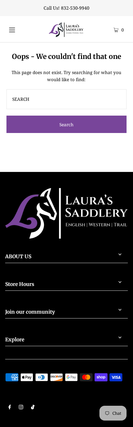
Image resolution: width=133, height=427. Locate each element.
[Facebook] (9, 407)
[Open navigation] (19, 29)
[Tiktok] (33, 407)
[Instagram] (21, 407)
